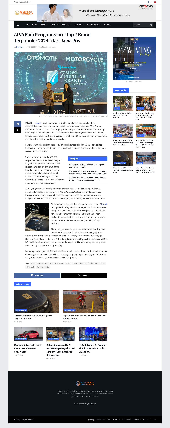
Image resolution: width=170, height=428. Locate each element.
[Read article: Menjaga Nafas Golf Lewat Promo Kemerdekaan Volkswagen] (28, 334)
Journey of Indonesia (88, 263)
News (34, 24)
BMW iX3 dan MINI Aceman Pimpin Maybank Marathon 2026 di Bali (92, 348)
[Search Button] (151, 24)
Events (44, 24)
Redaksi (19, 47)
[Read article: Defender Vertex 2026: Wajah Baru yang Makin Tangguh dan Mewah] (36, 301)
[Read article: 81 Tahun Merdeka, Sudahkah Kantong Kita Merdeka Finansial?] (123, 103)
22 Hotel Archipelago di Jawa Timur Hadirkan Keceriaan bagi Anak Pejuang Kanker (123, 142)
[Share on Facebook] (17, 124)
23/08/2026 (19, 322)
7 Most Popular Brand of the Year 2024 (47, 263)
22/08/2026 (67, 322)
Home (27, 24)
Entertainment (92, 24)
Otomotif (30, 267)
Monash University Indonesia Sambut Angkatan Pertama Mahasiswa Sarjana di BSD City (145, 170)
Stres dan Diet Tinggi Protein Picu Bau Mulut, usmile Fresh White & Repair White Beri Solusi (145, 116)
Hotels (118, 136)
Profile (107, 24)
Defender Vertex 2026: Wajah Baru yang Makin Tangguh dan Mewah (123, 170)
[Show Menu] (18, 25)
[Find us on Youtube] (155, 2)
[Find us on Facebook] (148, 2)
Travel (53, 24)
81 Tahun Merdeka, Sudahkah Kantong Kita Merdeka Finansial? (122, 115)
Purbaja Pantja (43, 267)
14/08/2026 (51, 359)
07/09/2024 (31, 47)
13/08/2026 (83, 355)
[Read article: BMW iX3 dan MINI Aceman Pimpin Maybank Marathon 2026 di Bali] (93, 334)
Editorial (145, 419)
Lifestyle (65, 24)
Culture (77, 24)
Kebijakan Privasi (113, 419)
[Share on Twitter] (17, 130)
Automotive (21, 310)
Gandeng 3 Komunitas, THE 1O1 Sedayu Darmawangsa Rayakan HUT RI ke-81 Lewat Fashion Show (145, 143)
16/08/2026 (19, 355)
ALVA (38, 123)
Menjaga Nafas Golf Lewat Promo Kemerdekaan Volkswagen (27, 348)
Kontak (153, 419)
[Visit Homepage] (23, 12)
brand (104, 204)
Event (75, 263)
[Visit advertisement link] (96, 12)
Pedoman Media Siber (130, 419)
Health (141, 108)
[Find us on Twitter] (151, 2)
